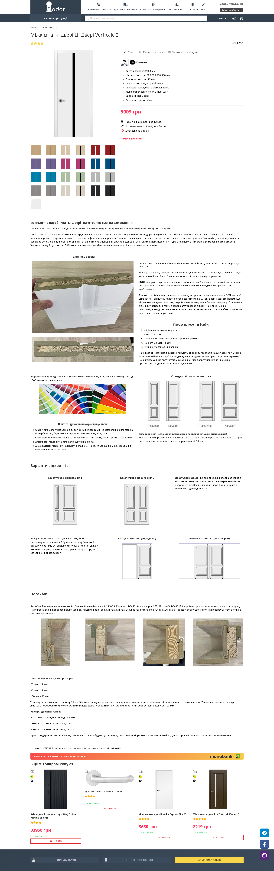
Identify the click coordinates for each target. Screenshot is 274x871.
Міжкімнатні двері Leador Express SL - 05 (162, 814)
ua (221, 18)
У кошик (57, 841)
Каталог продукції (55, 18)
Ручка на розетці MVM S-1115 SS (103, 791)
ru (226, 18)
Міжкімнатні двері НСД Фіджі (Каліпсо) (216, 814)
